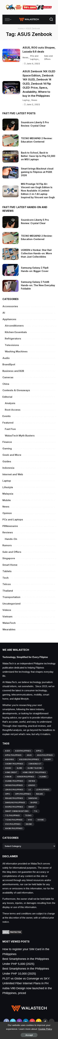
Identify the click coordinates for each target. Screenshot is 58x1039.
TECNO (28, 815)
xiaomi (29, 824)
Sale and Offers (48, 57)
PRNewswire (10, 526)
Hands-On (11, 538)
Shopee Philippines (14, 807)
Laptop (26, 100)
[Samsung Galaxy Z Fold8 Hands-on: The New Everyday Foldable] (10, 286)
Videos (6, 609)
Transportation (11, 597)
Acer (7, 751)
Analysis (10, 403)
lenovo (31, 785)
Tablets (7, 571)
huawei (42, 777)
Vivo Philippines (12, 824)
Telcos (6, 584)
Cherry (47, 759)
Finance (7, 441)
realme (39, 794)
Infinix (32, 781)
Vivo (30, 820)
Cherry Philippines (14, 764)
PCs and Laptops (34, 57)
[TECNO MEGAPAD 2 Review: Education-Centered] (10, 140)
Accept (29, 1035)
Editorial (7, 396)
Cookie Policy (45, 1029)
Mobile (6, 500)
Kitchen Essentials (16, 332)
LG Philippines (42, 790)
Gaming (7, 448)
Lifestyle (7, 487)
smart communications (16, 811)
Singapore (8, 558)
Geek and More (11, 454)
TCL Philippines (12, 815)
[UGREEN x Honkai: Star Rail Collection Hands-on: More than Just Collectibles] (10, 254)
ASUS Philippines (45, 755)
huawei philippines (14, 781)
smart (31, 807)
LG (30, 790)
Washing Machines (16, 351)
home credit (11, 772)
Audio (6, 358)
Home (21, 28)
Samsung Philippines (15, 802)
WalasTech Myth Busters (20, 435)
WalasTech (9, 622)
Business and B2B (13, 370)
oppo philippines (23, 794)
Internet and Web (12, 474)
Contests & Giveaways (16, 390)
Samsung (32, 798)
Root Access (12, 409)
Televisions (12, 345)
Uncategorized (11, 603)
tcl (35, 811)
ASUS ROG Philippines (29, 759)
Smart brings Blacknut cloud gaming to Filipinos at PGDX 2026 (37, 172)
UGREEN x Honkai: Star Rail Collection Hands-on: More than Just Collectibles (36, 253)
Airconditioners (14, 325)
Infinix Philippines (14, 785)
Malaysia (7, 493)
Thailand (7, 590)
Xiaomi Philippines (13, 828)
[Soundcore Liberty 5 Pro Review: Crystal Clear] (10, 125)
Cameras (7, 377)
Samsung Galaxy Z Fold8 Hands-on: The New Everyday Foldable (38, 285)
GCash (8, 768)
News (25, 57)
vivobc (41, 820)
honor (8, 777)
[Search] (51, 19)
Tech (5, 577)
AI (3, 312)
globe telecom (35, 768)
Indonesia (8, 467)
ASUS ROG (9, 759)
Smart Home (9, 564)
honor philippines (25, 777)
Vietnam (7, 616)
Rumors (7, 545)
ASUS (29, 755)
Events (6, 416)
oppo (7, 794)
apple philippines (13, 755)
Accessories (10, 306)
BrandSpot (8, 364)
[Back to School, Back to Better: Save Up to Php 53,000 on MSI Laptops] (10, 156)
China (5, 383)
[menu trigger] (9, 19)
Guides (6, 461)
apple (38, 751)
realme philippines (14, 798)
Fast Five (10, 429)
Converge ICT (35, 764)
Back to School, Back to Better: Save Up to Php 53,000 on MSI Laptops (38, 156)
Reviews (7, 532)
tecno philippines (13, 820)
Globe (19, 768)
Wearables (8, 629)
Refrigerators (13, 338)
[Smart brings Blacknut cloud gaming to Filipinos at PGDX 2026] (10, 172)
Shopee (33, 802)
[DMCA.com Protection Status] (12, 932)
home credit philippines (34, 772)
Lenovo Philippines (14, 790)
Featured (7, 422)
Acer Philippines (23, 751)
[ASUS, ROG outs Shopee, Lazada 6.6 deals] (11, 55)
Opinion (7, 513)
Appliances (9, 319)
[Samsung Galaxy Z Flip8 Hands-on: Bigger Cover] (10, 270)
